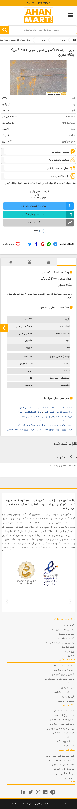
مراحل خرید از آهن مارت (62, 732)
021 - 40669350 (40, 3)
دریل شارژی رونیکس (64, 692)
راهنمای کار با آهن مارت (62, 629)
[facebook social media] (45, 792)
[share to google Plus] (42, 244)
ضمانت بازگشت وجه (64, 715)
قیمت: (45, 191)
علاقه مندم (9, 244)
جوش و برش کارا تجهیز (63, 764)
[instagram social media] (38, 792)
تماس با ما (69, 625)
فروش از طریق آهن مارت (62, 674)
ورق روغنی (69, 655)
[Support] (4, 328)
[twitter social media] (31, 792)
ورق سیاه (41, 39)
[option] (38, 77)
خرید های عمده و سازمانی (61, 724)
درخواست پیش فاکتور (63, 710)
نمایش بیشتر (8, 550)
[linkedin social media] (23, 792)
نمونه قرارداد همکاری (64, 670)
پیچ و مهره (68, 777)
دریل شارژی (68, 683)
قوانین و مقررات (66, 638)
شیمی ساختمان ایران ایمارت (60, 760)
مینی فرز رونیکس (65, 700)
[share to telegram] (55, 244)
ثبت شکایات (68, 647)
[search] (4, 30)
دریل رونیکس (67, 687)
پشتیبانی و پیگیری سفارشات (60, 642)
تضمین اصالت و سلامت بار (61, 719)
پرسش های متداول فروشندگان (59, 679)
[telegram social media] (53, 792)
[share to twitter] (30, 244)
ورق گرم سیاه (59, 39)
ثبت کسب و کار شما (64, 665)
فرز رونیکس (68, 696)
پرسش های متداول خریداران (60, 728)
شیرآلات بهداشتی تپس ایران (60, 756)
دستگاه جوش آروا (65, 741)
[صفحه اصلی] (74, 40)
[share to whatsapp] (48, 244)
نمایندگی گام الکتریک (63, 769)
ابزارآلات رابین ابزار (65, 773)
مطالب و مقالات (66, 633)
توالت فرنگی (68, 745)
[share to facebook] (36, 244)
